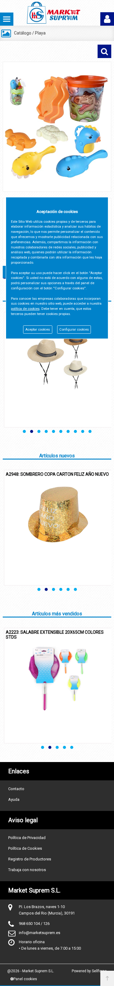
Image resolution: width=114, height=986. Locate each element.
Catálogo (22, 33)
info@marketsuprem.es (39, 932)
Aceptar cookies (37, 330)
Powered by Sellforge (89, 971)
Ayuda (13, 799)
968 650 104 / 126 (34, 923)
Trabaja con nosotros (27, 869)
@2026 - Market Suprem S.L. (30, 971)
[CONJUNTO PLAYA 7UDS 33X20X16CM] (57, 127)
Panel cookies (25, 979)
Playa (40, 33)
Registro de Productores (29, 859)
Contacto (16, 788)
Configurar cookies (74, 330)
